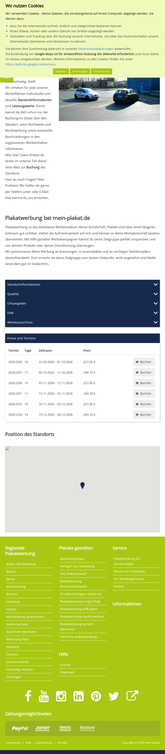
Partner (119, 586)
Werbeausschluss (20, 322)
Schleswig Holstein (19, 669)
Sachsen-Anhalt (17, 662)
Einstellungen (79, 71)
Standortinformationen (23, 284)
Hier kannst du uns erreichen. (27, 197)
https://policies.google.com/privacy (31, 64)
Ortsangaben (16, 303)
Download (67, 672)
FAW (10, 313)
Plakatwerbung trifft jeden (79, 609)
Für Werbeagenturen (129, 579)
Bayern (11, 571)
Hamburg (13, 602)
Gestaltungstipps (72, 559)
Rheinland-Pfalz (17, 639)
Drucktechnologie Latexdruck (81, 594)
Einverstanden (101, 71)
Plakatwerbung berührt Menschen (76, 626)
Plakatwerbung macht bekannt (82, 616)
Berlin (10, 579)
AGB (28, 743)
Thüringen (13, 677)
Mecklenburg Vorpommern (25, 617)
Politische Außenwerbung (78, 637)
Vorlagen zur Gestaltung (77, 566)
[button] (82, 485)
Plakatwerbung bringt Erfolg (80, 601)
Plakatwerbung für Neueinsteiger (127, 561)
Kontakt (62, 743)
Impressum (13, 743)
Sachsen (12, 654)
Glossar (65, 665)
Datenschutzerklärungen (96, 49)
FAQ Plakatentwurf (73, 574)
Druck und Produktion (129, 571)
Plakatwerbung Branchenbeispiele (73, 583)
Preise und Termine (21, 338)
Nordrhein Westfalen (21, 632)
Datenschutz (44, 743)
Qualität (13, 294)
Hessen (11, 609)
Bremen (12, 594)
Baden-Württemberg (21, 564)
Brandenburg (16, 587)
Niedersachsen (17, 624)
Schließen (61, 71)
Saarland (12, 647)
